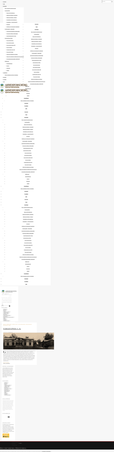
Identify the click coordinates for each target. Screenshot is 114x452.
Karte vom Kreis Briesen (10, 40)
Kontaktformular (14, 445)
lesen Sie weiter (6, 362)
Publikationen (7, 61)
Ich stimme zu (44, 451)
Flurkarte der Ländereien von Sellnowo (12, 54)
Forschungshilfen (7, 10)
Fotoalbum (4, 79)
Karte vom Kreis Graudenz (36, 67)
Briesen (4, 310)
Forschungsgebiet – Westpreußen (9, 29)
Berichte (28, 266)
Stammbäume (5, 72)
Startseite (4, 1)
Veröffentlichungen (6, 320)
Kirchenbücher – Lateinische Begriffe (12, 22)
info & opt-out (48, 451)
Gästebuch (4, 77)
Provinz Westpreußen (6, 315)
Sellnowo (4, 318)
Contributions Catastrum (7, 402)
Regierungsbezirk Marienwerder (8, 317)
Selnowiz (4, 409)
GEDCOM (8, 70)
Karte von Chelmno (9, 47)
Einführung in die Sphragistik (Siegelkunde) (13, 26)
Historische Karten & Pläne (8, 38)
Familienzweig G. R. (12, 329)
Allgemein (5, 309)
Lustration (4, 405)
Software (4, 319)
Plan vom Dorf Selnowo (10, 52)
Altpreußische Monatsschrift (7, 400)
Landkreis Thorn (6, 313)
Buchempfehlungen (9, 63)
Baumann (5, 383)
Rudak (9, 325)
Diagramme (8, 68)
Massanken (5, 314)
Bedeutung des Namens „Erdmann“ (12, 17)
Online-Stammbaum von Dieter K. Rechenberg (27, 100)
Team (37, 26)
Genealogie (5, 6)
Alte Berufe (8, 24)
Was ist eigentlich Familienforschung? (10, 8)
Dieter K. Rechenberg (6, 363)
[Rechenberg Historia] (13, 86)
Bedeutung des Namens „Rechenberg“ (12, 15)
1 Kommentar (10, 332)
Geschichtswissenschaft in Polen (36, 60)
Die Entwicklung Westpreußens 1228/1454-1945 (28, 171)
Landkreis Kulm (5, 312)
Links (4, 81)
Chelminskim (11, 401)
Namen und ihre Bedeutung (37, 36)
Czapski (12, 402)
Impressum (13, 443)
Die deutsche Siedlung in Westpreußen (12, 33)
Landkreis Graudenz (6, 311)
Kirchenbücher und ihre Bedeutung (37, 43)
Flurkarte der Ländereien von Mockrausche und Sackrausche (15, 56)
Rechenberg (5, 316)
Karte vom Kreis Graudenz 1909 (11, 45)
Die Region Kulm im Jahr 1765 (11, 49)
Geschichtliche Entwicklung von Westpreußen (13, 31)
